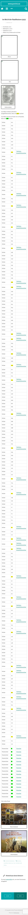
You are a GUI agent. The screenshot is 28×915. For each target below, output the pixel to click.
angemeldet (9, 879)
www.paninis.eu (14, 4)
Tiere (14, 863)
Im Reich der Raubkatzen (10, 861)
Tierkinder (18, 863)
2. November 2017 (9, 22)
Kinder (9, 863)
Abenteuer (19, 861)
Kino (12, 863)
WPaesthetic (16, 912)
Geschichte (6, 863)
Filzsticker (18, 748)
